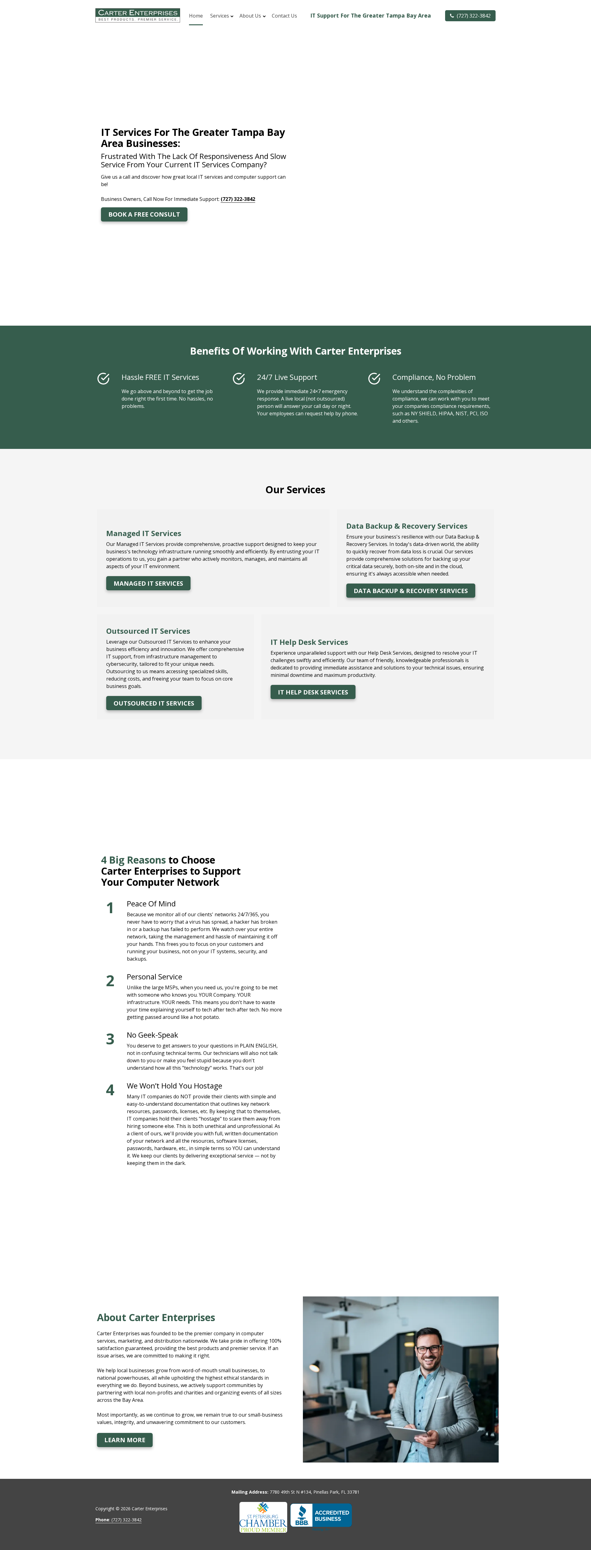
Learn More (124, 1440)
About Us (250, 15)
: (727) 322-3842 (118, 1520)
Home (196, 15)
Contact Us (284, 15)
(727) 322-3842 (473, 15)
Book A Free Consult (144, 214)
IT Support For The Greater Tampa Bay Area (370, 15)
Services (219, 15)
